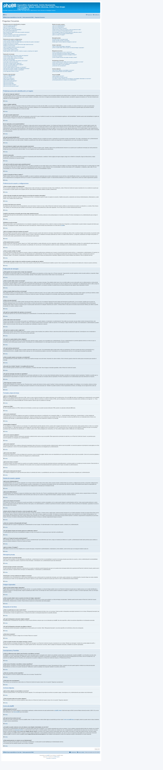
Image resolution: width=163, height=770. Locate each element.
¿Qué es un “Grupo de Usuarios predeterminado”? (62, 33)
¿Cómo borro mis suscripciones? (59, 65)
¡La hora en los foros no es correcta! (10, 43)
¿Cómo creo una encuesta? (9, 59)
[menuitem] (5, 15)
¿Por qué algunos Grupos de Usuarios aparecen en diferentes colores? (67, 32)
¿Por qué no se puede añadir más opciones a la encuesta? (15, 60)
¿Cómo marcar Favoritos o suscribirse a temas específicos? (64, 63)
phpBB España (56, 756)
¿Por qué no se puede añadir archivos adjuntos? (13, 64)
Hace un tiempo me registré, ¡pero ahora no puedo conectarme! (16, 32)
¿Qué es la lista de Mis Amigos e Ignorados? (61, 46)
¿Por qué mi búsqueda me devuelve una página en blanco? (64, 54)
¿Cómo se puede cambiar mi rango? (10, 49)
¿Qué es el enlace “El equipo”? (58, 34)
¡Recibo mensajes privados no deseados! (60, 40)
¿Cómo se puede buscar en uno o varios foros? (62, 52)
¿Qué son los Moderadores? (58, 27)
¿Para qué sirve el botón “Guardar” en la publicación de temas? (16, 68)
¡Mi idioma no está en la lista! (9, 45)
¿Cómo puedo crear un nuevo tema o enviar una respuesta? (15, 55)
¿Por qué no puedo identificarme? (10, 30)
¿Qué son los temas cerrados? (9, 84)
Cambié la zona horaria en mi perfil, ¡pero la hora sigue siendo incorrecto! (18, 44)
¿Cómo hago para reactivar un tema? (11, 71)
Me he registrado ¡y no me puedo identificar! (12, 29)
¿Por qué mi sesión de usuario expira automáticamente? (14, 34)
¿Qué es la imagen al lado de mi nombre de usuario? (14, 47)
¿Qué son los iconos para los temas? (11, 86)
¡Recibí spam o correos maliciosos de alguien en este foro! (64, 41)
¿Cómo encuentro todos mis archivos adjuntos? (62, 71)
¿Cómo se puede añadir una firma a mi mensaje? (13, 58)
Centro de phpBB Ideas (68, 719)
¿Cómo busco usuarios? (57, 56)
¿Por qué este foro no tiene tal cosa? (59, 77)
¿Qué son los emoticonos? (8, 78)
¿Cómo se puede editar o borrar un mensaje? (12, 56)
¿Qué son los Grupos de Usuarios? (59, 28)
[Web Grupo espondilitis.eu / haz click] (10, 5)
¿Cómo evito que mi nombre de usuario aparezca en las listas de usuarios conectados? (21, 41)
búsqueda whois (19, 730)
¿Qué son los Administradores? (58, 25)
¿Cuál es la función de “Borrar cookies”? (11, 36)
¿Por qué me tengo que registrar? (10, 25)
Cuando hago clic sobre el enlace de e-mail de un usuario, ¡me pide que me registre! (20, 51)
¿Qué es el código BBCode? (9, 75)
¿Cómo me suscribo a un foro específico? (61, 64)
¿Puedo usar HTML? (7, 76)
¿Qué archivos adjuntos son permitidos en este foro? (63, 70)
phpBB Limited (58, 710)
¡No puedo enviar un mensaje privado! (60, 39)
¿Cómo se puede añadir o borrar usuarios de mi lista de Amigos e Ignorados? (68, 47)
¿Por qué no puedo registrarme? (10, 28)
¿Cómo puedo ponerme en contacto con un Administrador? (64, 79)
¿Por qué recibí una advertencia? (10, 65)
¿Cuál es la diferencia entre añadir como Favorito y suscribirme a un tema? (67, 61)
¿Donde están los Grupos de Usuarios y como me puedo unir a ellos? (66, 29)
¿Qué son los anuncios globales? (10, 80)
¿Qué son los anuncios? (8, 82)
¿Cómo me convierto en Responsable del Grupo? (62, 30)
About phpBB (16, 712)
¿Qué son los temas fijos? (8, 83)
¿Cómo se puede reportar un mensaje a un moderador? (14, 67)
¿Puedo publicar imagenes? (9, 79)
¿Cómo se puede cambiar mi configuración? (12, 40)
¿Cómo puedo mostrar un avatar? (10, 48)
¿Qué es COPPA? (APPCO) (9, 27)
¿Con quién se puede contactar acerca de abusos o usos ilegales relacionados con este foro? (71, 78)
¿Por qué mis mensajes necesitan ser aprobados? (13, 69)
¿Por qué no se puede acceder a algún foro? (12, 63)
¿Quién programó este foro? (58, 76)
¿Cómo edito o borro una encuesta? (10, 62)
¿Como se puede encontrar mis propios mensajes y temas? (64, 57)
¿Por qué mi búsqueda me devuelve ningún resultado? (63, 53)
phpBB (62, 225)
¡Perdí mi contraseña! (7, 33)
